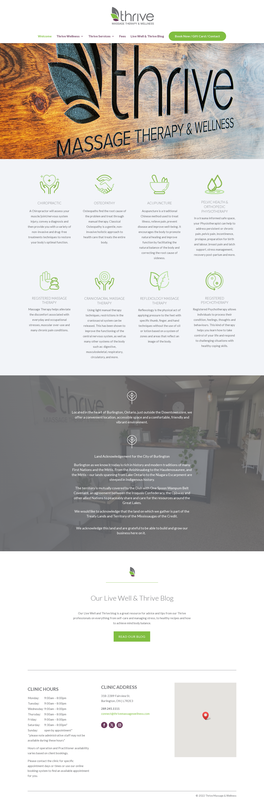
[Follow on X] (112, 725)
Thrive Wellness (68, 36)
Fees (122, 36)
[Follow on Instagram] (120, 725)
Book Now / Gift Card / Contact (197, 36)
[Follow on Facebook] (104, 725)
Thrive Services (99, 36)
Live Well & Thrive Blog (147, 36)
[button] (206, 716)
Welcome (45, 36)
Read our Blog (131, 636)
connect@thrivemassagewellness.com (125, 713)
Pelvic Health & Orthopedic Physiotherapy (214, 206)
